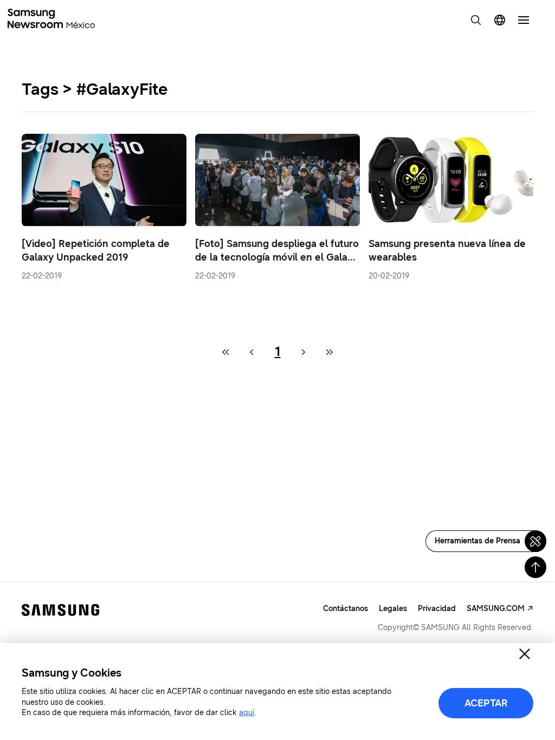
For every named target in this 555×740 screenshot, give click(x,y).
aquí (246, 712)
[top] (535, 567)
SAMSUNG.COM (496, 608)
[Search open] (476, 20)
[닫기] (524, 654)
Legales (393, 608)
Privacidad (437, 608)
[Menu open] (523, 20)
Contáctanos (345, 608)
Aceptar (486, 703)
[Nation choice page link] (499, 20)
